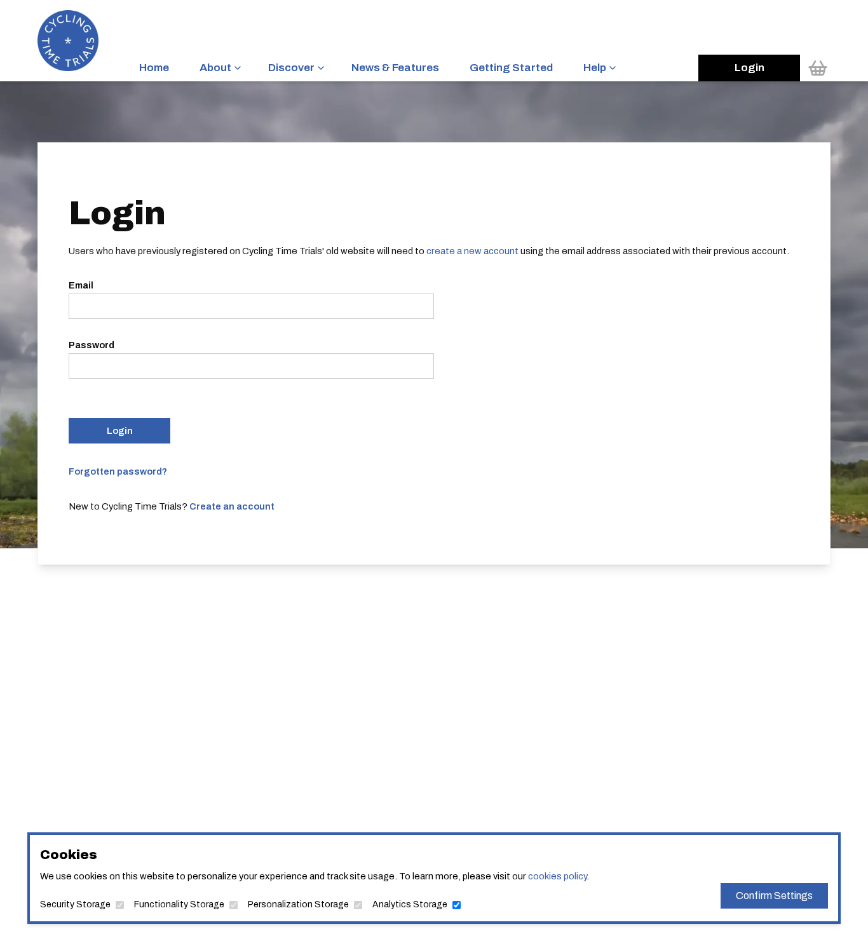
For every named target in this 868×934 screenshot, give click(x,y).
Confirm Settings (774, 895)
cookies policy (557, 876)
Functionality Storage (179, 904)
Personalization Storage (298, 904)
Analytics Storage (409, 904)
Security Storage (75, 904)
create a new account (472, 251)
